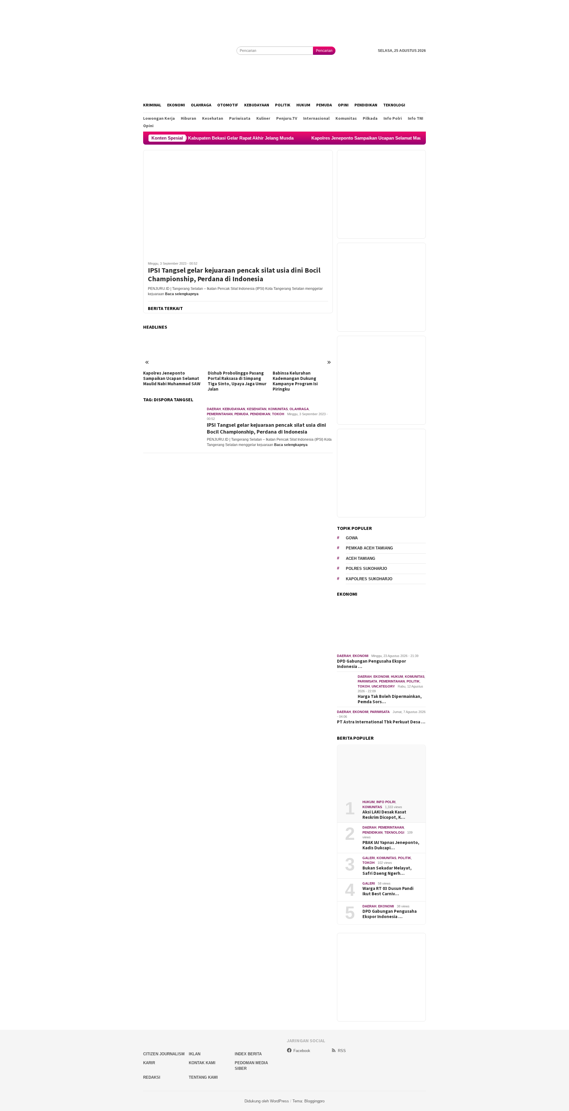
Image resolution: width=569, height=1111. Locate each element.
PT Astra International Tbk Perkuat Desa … (381, 722)
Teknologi (394, 832)
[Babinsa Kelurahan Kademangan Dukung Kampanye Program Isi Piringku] (303, 351)
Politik (413, 681)
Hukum (397, 676)
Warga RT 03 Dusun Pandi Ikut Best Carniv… (387, 891)
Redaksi (151, 1077)
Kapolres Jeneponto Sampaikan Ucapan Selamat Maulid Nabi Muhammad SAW (363, 137)
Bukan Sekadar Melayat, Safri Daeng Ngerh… (387, 870)
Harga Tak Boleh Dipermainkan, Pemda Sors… (390, 699)
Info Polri (385, 802)
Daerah (214, 409)
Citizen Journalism (164, 1054)
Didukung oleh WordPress (266, 1101)
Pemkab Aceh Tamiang (369, 548)
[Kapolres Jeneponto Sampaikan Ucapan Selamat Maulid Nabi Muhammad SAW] (173, 351)
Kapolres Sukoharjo (369, 579)
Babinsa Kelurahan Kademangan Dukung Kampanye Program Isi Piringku (295, 381)
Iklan (194, 1054)
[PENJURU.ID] (189, 51)
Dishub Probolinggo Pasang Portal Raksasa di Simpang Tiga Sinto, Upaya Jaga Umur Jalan (237, 381)
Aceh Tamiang (360, 558)
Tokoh (278, 414)
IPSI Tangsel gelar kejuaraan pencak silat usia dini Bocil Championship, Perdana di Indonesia (234, 274)
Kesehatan (256, 409)
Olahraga (299, 409)
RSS (342, 1050)
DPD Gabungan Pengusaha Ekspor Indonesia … (371, 663)
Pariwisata (367, 681)
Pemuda (241, 414)
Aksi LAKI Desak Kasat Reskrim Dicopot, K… (384, 814)
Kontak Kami (202, 1063)
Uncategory (383, 686)
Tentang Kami (203, 1077)
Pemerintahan (220, 414)
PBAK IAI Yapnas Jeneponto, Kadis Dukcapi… (390, 845)
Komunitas (278, 409)
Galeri (368, 858)
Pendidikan (260, 414)
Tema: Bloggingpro (309, 1101)
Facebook (301, 1050)
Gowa (352, 538)
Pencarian (324, 51)
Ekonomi (360, 656)
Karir (149, 1063)
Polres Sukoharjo (366, 568)
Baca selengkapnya (182, 294)
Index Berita (248, 1054)
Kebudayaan (234, 409)
